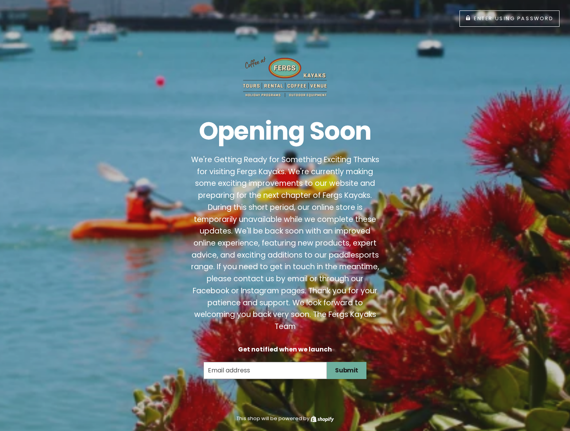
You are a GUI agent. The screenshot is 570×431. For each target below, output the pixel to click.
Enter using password (513, 18)
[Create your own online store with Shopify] (322, 418)
